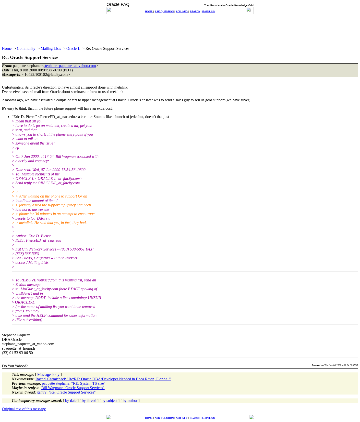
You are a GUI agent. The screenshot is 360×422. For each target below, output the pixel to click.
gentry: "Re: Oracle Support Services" (66, 392)
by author (130, 400)
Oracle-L (73, 48)
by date (70, 400)
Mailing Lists (51, 48)
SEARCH (195, 11)
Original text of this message (24, 409)
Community (26, 48)
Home (7, 48)
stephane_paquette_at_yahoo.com (70, 66)
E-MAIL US (208, 11)
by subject (109, 400)
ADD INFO (182, 11)
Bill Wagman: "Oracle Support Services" (73, 388)
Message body (48, 374)
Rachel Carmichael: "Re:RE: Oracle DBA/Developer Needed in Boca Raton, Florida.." (103, 379)
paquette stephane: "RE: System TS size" (74, 383)
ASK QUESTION (164, 11)
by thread (89, 400)
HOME (149, 11)
